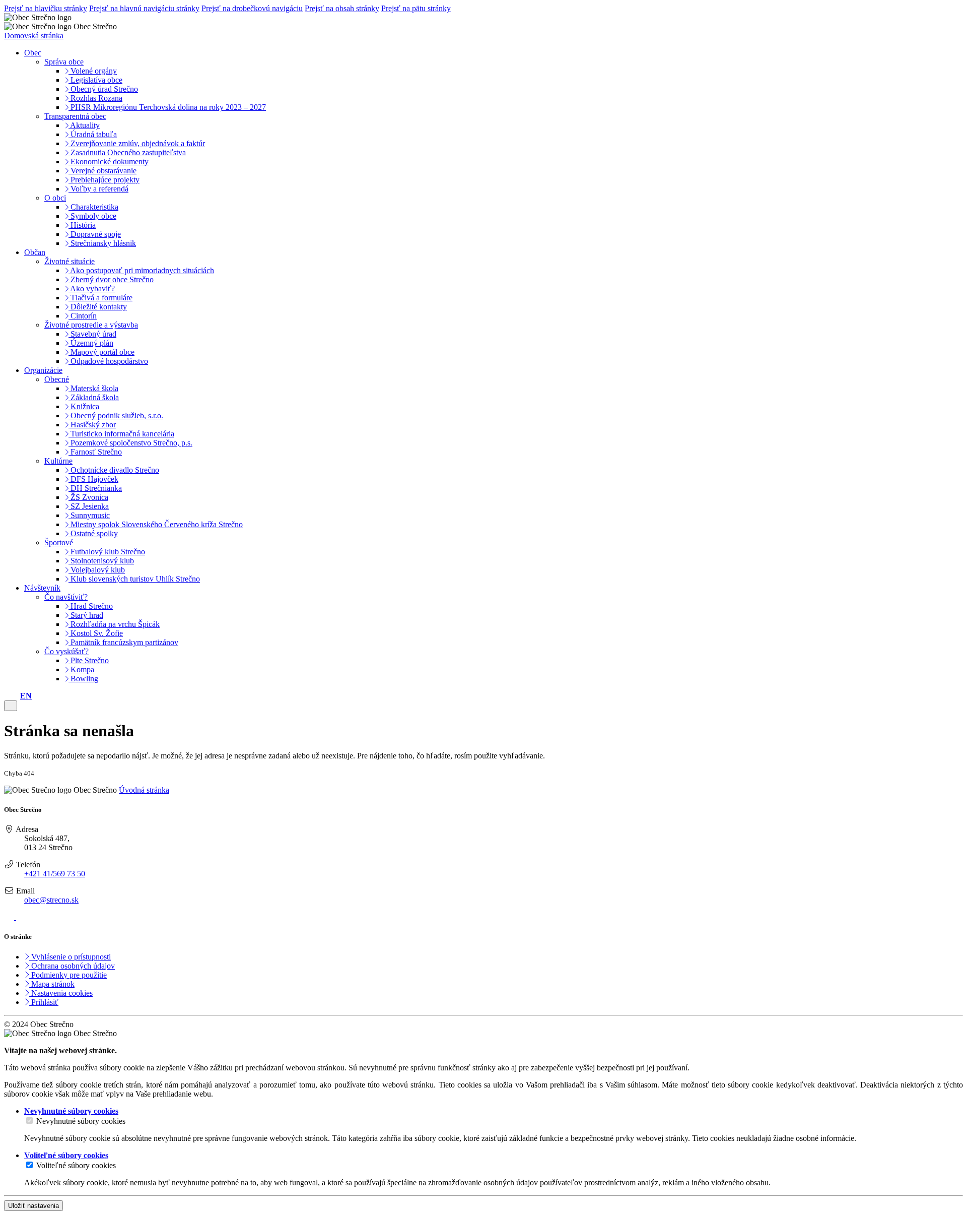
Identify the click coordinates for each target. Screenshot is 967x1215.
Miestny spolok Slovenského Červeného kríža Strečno (155, 524)
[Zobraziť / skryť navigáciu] (10, 705)
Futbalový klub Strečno (106, 551)
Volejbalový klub (96, 569)
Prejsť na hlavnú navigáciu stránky (144, 8)
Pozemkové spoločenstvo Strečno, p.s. (130, 442)
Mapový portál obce (101, 352)
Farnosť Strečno (95, 451)
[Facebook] (21, 917)
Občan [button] (34, 252)
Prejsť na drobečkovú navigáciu (252, 8)
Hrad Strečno (90, 606)
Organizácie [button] (43, 370)
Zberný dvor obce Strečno (111, 279)
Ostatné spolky (93, 533)
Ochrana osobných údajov (72, 966)
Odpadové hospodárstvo (108, 361)
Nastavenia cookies (61, 993)
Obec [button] (32, 52)
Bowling (83, 678)
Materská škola (93, 388)
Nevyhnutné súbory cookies (80, 1121)
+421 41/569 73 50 (54, 873)
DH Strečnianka (95, 488)
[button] (26, 695)
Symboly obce (92, 216)
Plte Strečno (88, 660)
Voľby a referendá (98, 188)
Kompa (81, 669)
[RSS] (10, 917)
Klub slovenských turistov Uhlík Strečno (134, 578)
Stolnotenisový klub (101, 560)
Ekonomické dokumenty (108, 161)
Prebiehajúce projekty (104, 179)
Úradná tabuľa (92, 134)
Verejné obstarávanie (102, 170)
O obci (55, 198)
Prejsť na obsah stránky (342, 8)
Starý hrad (85, 615)
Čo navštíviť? (66, 597)
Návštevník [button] (42, 588)
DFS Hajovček (93, 479)
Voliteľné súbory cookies (76, 1165)
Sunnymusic (89, 515)
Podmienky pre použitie (68, 975)
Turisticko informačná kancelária (121, 433)
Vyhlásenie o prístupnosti (70, 956)
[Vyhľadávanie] (15, 695)
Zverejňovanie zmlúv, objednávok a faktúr (136, 143)
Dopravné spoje (94, 234)
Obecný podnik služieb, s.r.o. (115, 415)
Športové (58, 542)
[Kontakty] (7, 695)
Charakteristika (93, 207)
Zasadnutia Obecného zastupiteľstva (127, 152)
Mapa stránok (52, 984)
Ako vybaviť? (91, 288)
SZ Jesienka (88, 506)
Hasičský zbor (92, 424)
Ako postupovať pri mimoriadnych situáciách (141, 270)
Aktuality (84, 125)
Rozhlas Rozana (95, 98)
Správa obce (64, 61)
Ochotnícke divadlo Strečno (113, 470)
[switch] (29, 1120)
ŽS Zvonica (88, 497)
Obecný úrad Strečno (103, 89)
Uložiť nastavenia (33, 1205)
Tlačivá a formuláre (100, 297)
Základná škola (93, 397)
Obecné (56, 379)
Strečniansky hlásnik (102, 243)
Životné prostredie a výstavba (91, 325)
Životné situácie (69, 261)
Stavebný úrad (92, 334)
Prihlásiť (43, 1002)
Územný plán (90, 343)
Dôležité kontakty (97, 306)
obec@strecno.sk (51, 900)
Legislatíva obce (95, 80)
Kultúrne (58, 461)
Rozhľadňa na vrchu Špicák (114, 624)
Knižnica (83, 406)
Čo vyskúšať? (66, 651)
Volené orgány (92, 71)
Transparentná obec (75, 116)
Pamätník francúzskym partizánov (123, 642)
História (82, 225)
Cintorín (82, 315)
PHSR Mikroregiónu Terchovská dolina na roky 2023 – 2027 (167, 107)
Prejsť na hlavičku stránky (45, 8)
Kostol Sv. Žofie (95, 633)
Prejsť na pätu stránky (416, 8)
